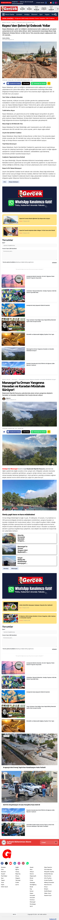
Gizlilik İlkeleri (48, 891)
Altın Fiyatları (48, 878)
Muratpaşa (33, 904)
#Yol (5, 182)
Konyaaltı (32, 895)
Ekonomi (3, 871)
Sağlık (17, 867)
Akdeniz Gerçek (6, 22)
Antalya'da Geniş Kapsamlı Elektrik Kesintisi (38, 305)
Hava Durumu (48, 884)
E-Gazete (38, 2)
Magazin (17, 878)
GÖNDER (54, 262)
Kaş (31, 889)
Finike (31, 880)
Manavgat (14, 379)
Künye (46, 886)
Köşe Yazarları (48, 867)
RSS (15, 914)
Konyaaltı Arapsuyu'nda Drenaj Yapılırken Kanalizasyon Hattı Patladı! (34, 18)
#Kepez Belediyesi (13, 182)
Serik (31, 906)
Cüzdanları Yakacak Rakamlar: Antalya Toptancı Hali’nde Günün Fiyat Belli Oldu (41, 291)
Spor (2, 878)
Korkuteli (32, 897)
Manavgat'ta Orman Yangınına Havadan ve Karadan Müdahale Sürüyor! (40, 349)
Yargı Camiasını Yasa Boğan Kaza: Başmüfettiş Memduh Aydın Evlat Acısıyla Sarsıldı (41, 320)
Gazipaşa (32, 882)
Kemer (32, 891)
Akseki (31, 867)
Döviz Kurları (47, 876)
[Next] (56, 18)
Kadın (2, 884)
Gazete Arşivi (48, 895)
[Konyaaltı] (29, 749)
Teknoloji (17, 880)
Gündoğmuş (33, 884)
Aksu (31, 869)
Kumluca (32, 899)
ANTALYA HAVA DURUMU (17, 3)
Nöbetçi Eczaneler (49, 882)
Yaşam (3, 880)
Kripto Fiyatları (48, 880)
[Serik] (29, 786)
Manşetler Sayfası (49, 871)
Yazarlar (42, 2)
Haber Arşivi (47, 893)
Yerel (2, 882)
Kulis (2, 869)
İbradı (31, 886)
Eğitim (17, 869)
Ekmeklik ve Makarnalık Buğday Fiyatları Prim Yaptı (40, 334)
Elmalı (31, 878)
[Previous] (12, 18)
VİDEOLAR (22, 1)
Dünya (17, 876)
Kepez (13, 22)
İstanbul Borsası (48, 874)
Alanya (32, 871)
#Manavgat (14, 568)
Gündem (3, 867)
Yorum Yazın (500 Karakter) (9, 248)
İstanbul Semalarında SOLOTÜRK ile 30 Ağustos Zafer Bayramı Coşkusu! (41, 364)
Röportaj (17, 874)
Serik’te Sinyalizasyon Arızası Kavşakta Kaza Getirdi (21, 805)
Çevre (17, 884)
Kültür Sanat (4, 886)
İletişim (46, 889)
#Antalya (6, 568)
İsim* (3, 242)
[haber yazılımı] (52, 919)
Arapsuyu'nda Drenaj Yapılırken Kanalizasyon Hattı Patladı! (24, 767)
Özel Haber (4, 876)
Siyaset (3, 874)
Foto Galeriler (48, 869)
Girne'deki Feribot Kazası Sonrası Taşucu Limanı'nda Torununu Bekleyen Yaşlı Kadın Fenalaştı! (40, 825)
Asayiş (17, 871)
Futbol (17, 882)
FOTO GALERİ (30, 1)
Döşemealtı (33, 876)
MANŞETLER (15, 1)
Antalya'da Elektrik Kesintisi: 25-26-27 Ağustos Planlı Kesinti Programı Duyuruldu (40, 277)
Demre (32, 874)
